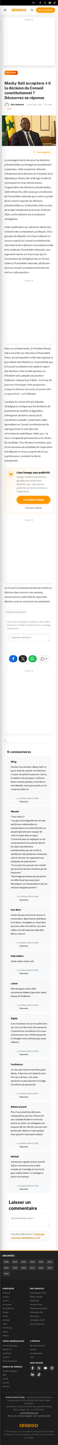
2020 (6, 1267)
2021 (50, 1261)
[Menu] (5, 10)
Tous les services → (38, 1323)
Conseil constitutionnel (15, 612)
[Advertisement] (29, 42)
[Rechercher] (32, 10)
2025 (15, 1261)
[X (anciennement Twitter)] (45, 3)
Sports (5, 1316)
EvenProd (7, 1353)
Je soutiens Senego (33, 499)
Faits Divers (7, 1327)
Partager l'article (33, 507)
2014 (6, 1273)
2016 (41, 1267)
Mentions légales (25, 1416)
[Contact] (33, 2)
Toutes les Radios (10, 1371)
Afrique (6, 1335)
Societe (6, 1296)
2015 (50, 1267)
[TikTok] (54, 3)
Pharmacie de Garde (38, 1308)
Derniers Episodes (10, 1345)
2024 (23, 1261)
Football (6, 1320)
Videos (5, 1331)
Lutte (5, 1323)
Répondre (23, 801)
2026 (6, 1261)
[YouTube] (50, 3)
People (5, 1312)
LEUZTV (6, 1357)
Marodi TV (7, 1349)
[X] (39, 1368)
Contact (33, 1349)
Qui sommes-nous (37, 1345)
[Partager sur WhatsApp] (32, 658)
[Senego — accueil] (19, 10)
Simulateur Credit (37, 1320)
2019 (15, 1267)
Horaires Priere (36, 1304)
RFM (4, 1375)
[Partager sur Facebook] (13, 658)
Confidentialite (36, 1353)
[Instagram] (51, 1368)
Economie (7, 1304)
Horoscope (34, 1316)
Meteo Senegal (36, 1296)
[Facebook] (40, 3)
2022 (41, 1261)
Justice (6, 1300)
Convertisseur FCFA (38, 1292)
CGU (32, 1357)
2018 (23, 1267)
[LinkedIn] (32, 1374)
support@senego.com (29, 1413)
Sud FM (6, 1382)
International (8, 1308)
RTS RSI (6, 1386)
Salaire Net (34, 1300)
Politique (11, 72)
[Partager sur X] (23, 658)
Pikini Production (10, 1361)
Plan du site (12, 1416)
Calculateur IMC (36, 1312)
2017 (32, 1267)
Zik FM (5, 1378)
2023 (32, 1261)
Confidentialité (44, 1416)
